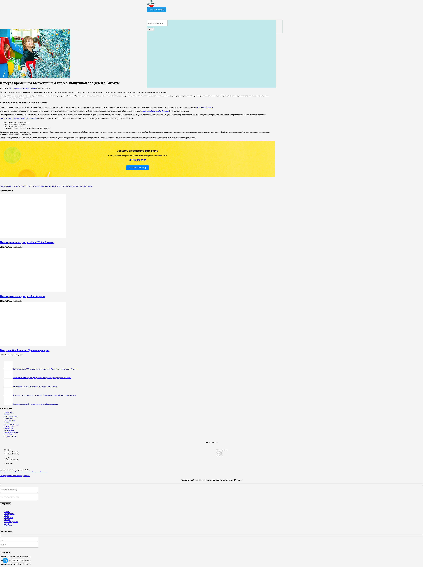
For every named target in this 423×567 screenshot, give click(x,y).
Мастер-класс (9, 426)
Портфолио (8, 518)
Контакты (8, 526)
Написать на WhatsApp (137, 168)
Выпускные (8, 418)
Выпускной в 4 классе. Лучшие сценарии (24, 350)
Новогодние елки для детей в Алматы (22, 296)
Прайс (6, 516)
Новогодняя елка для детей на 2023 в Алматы (27, 242)
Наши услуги (9, 514)
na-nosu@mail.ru (222, 450)
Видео (6, 414)
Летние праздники (11, 424)
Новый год (8, 428)
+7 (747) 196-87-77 (11, 454)
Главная (7, 512)
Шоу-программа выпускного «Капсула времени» (18, 118)
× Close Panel (6, 531)
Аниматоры (8, 412)
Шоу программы (10, 436)
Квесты (7, 422)
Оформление (9, 430)
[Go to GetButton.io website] (5, 564)
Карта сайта (8, 463)
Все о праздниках (14, 88)
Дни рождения (9, 420)
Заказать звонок (156, 9)
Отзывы (7, 520)
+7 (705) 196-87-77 (137, 160)
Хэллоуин (8, 434)
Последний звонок (29, 88)
